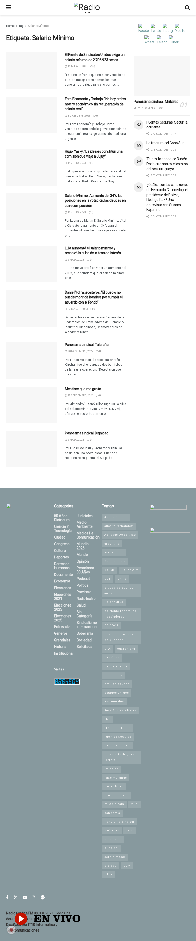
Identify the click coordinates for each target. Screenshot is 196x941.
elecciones (113, 675)
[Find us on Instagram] (33, 897)
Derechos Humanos (62, 566)
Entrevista (62, 627)
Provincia (84, 592)
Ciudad (59, 537)
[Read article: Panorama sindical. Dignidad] (31, 449)
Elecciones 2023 (62, 607)
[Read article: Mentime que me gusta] (31, 405)
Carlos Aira (130, 570)
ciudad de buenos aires (118, 590)
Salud (81, 605)
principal (111, 848)
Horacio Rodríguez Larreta (119, 757)
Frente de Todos (117, 728)
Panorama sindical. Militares (156, 101)
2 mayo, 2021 (75, 439)
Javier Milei (113, 786)
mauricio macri (116, 795)
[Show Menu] (8, 7)
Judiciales (85, 516)
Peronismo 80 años (85, 570)
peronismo (113, 839)
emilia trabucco (117, 684)
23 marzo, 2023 (77, 309)
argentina (111, 543)
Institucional (64, 653)
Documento (63, 575)
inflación (111, 769)
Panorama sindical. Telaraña (86, 345)
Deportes (61, 557)
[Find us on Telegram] (43, 897)
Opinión (83, 561)
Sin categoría (84, 614)
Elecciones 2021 (62, 596)
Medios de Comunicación (88, 535)
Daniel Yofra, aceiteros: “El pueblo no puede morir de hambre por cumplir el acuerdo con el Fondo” (94, 297)
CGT (107, 578)
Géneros (61, 633)
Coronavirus (113, 602)
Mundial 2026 (83, 546)
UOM (127, 865)
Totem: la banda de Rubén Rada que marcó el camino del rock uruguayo (167, 164)
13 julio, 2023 (76, 212)
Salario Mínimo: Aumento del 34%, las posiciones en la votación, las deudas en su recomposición (95, 201)
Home (10, 26)
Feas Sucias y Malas (120, 710)
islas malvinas (115, 777)
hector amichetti (117, 745)
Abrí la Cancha (115, 517)
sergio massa (115, 857)
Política (82, 585)
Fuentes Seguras (117, 736)
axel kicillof (113, 552)
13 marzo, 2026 (77, 66)
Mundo (82, 555)
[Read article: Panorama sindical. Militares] (162, 76)
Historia (60, 647)
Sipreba (110, 865)
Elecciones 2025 (62, 618)
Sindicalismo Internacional (87, 625)
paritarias (111, 830)
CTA (107, 649)
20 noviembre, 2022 (80, 351)
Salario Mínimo (38, 26)
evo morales (114, 701)
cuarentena (126, 649)
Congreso (62, 544)
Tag (21, 26)
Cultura (60, 550)
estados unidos (116, 692)
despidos (111, 657)
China (121, 578)
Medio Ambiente (85, 524)
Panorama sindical (119, 821)
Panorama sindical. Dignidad (86, 433)
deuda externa (115, 666)
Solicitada (84, 647)
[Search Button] (187, 7)
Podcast (83, 579)
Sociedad (84, 640)
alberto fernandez (118, 526)
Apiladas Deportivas (120, 534)
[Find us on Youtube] (25, 897)
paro (129, 830)
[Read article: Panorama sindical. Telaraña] (31, 360)
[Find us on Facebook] (7, 897)
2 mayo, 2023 (75, 259)
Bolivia (109, 570)
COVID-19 (111, 625)
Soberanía (85, 633)
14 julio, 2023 (76, 163)
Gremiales (62, 640)
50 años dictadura (62, 518)
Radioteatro (86, 599)
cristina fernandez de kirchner (119, 637)
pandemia (112, 813)
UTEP (108, 874)
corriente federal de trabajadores (120, 613)
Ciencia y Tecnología (63, 528)
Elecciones (62, 588)
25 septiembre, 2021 (80, 395)
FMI (107, 719)
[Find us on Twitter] (16, 897)
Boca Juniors (115, 561)
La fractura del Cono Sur (165, 143)
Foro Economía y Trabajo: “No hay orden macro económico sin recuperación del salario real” (95, 104)
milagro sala (114, 804)
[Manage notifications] (11, 930)
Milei (135, 804)
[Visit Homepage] (97, 8)
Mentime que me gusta (83, 389)
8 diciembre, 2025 (79, 115)
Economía (62, 581)
